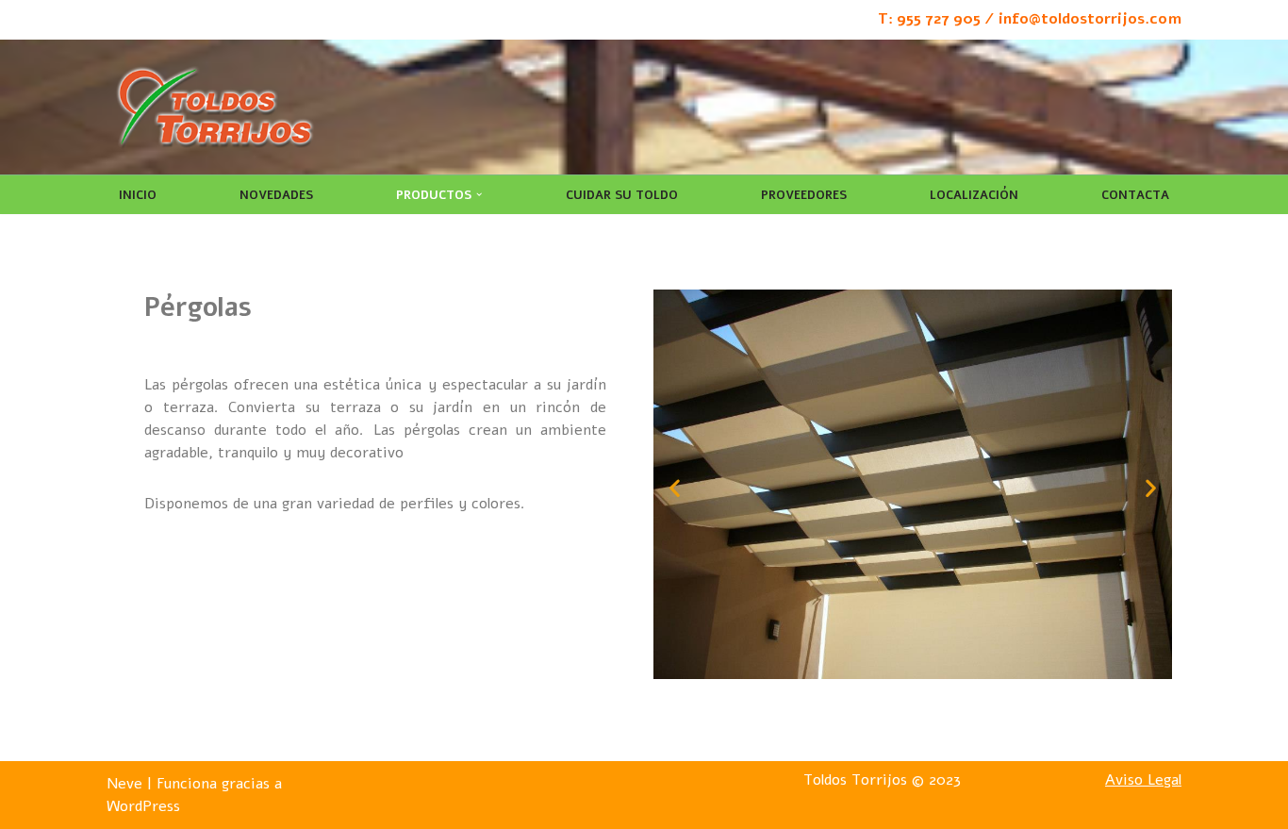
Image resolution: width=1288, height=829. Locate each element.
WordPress (143, 806)
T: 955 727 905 (929, 18)
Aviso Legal (1143, 780)
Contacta (1135, 195)
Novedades (276, 195)
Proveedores (804, 195)
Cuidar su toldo (622, 195)
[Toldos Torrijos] (215, 107)
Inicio (138, 195)
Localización (974, 195)
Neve (124, 783)
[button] (479, 194)
